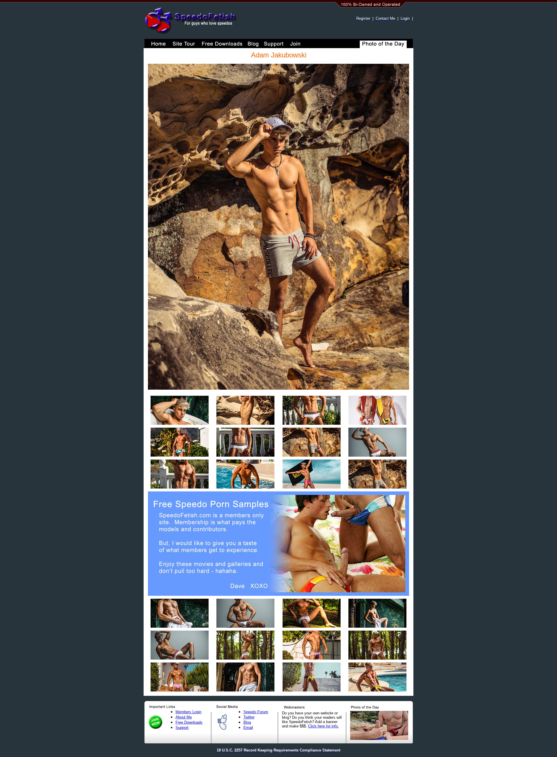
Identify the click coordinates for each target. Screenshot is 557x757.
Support (182, 727)
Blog (247, 722)
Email (248, 727)
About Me (184, 717)
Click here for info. (323, 726)
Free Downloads (189, 722)
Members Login (188, 712)
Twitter (248, 717)
